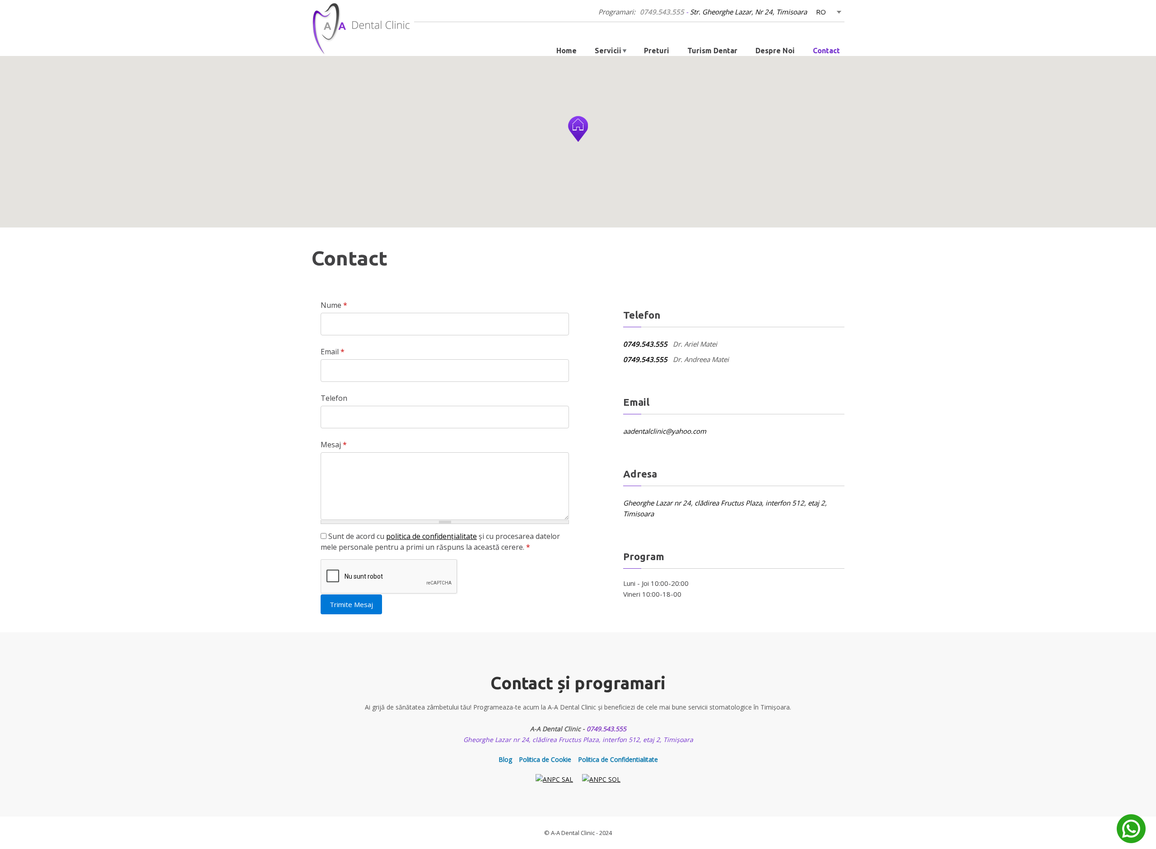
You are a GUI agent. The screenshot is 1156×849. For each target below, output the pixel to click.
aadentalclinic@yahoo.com (664, 431)
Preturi (656, 50)
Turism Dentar (712, 50)
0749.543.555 (662, 11)
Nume (334, 305)
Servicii (608, 50)
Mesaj (334, 445)
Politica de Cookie (545, 759)
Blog (505, 759)
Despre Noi (775, 50)
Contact (826, 50)
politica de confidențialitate (431, 536)
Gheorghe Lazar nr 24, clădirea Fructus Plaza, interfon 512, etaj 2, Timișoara (578, 739)
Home (566, 50)
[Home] (363, 29)
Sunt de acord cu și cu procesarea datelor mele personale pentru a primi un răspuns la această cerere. (440, 541)
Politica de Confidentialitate (618, 759)
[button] (578, 129)
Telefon (334, 398)
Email (333, 352)
